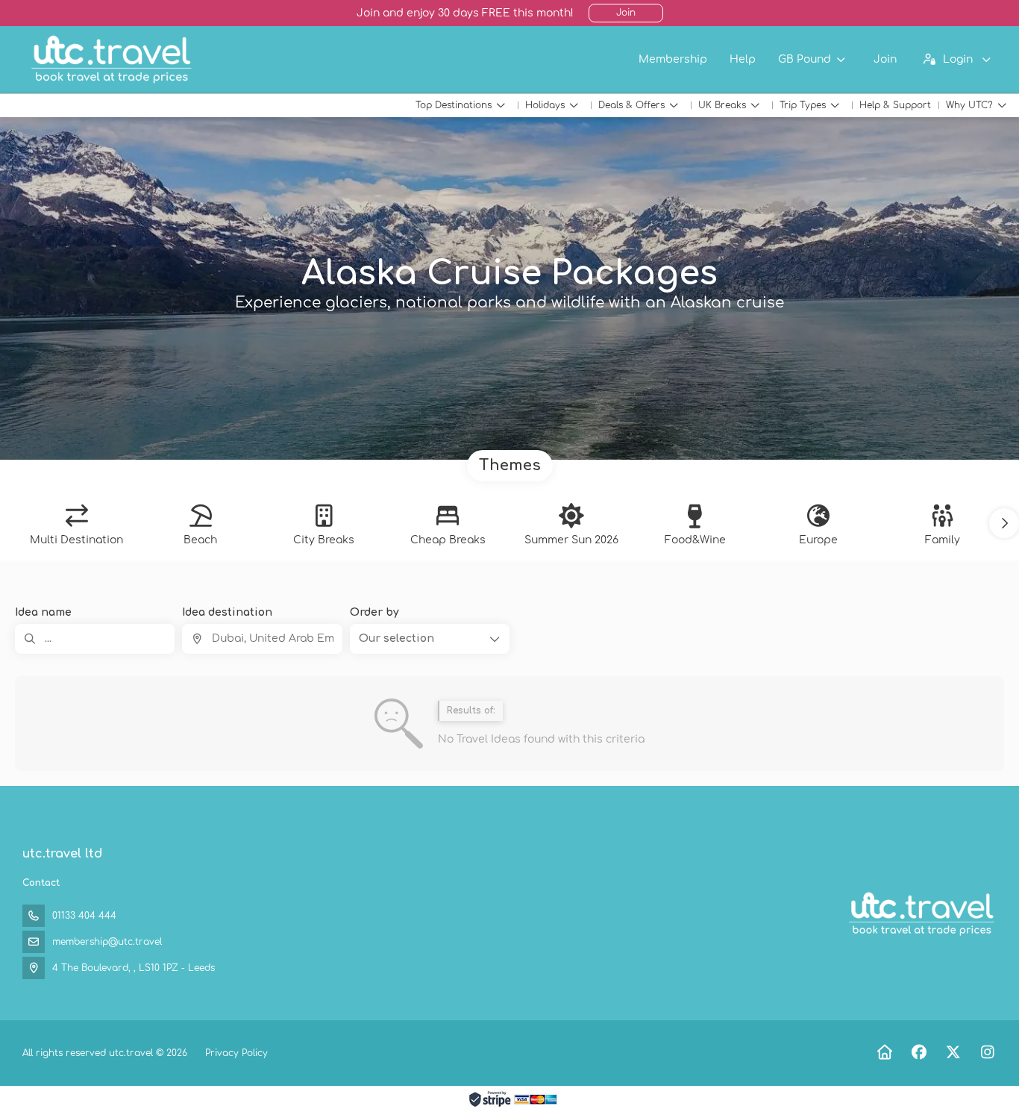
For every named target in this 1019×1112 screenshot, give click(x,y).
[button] (1004, 523)
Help (743, 59)
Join (626, 12)
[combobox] (262, 639)
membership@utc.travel (107, 942)
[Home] (884, 1052)
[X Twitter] (953, 1052)
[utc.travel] (920, 914)
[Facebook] (918, 1052)
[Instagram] (987, 1052)
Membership (673, 59)
